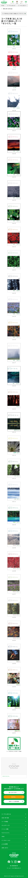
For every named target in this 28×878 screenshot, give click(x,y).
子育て (3, 836)
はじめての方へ (13, 792)
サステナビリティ (6, 833)
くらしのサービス (6, 825)
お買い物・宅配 (5, 818)
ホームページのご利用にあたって (14, 868)
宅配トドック (21, 3)
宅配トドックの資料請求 (14, 801)
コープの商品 (5, 821)
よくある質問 (5, 844)
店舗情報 (17, 3)
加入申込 (13, 797)
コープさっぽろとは (11, 5)
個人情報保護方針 (14, 865)
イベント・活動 (5, 829)
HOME (2, 5)
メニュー (26, 3)
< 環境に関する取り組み (7, 8)
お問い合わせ (5, 848)
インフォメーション (6, 840)
